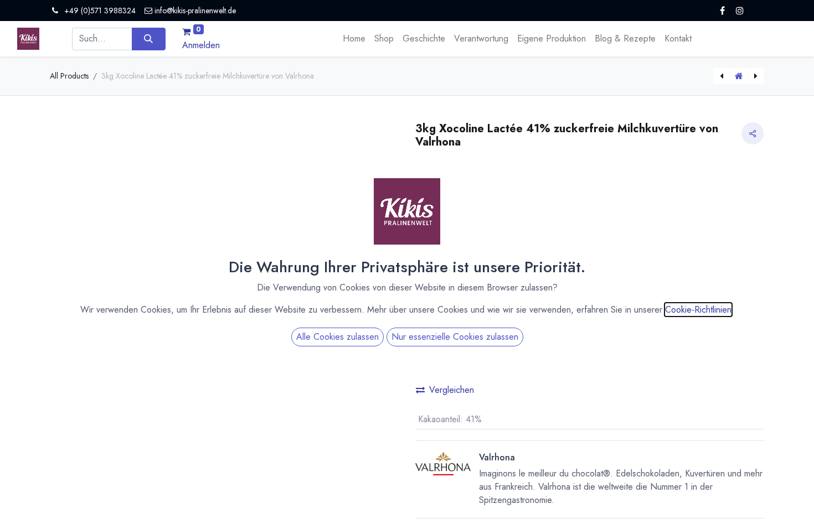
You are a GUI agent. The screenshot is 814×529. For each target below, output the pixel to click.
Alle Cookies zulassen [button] (337, 336)
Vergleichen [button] (451, 389)
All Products (69, 75)
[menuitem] (354, 39)
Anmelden (201, 45)
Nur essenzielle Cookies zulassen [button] (454, 336)
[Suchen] (149, 39)
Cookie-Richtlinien (698, 309)
